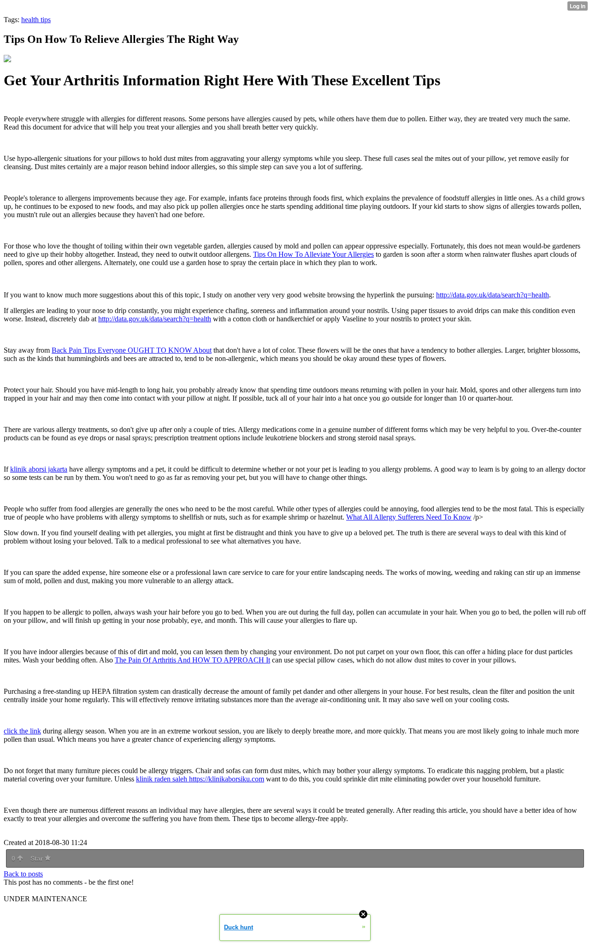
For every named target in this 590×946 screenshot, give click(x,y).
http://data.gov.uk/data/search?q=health (492, 295)
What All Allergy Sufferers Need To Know (409, 517)
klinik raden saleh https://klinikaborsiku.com (200, 779)
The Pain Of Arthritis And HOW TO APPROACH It (192, 660)
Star (37, 858)
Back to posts (23, 874)
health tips (36, 20)
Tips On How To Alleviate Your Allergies (313, 254)
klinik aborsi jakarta (38, 469)
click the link (22, 731)
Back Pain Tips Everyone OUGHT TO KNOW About (132, 350)
